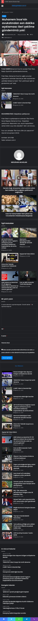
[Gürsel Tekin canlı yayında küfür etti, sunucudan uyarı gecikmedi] (7, 501)
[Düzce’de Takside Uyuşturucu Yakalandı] (9, 258)
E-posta (4, 336)
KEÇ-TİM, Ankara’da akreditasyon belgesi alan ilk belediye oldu (23, 492)
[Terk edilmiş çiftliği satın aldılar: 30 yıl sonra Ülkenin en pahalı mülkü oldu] (7, 526)
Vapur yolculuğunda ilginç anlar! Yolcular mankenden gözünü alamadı (24, 466)
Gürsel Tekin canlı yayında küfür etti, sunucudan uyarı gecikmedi (24, 500)
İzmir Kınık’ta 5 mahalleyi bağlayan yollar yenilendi (21, 474)
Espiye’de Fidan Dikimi (27, 254)
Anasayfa (6, 12)
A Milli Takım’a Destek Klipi (12, 1)
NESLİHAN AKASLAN (9, 34)
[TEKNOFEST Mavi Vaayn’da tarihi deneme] (6, 96)
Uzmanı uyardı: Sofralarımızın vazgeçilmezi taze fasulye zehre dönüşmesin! (24, 483)
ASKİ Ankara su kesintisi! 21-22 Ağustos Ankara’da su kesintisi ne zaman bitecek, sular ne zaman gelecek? (9, 285)
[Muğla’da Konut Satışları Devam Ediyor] (7, 510)
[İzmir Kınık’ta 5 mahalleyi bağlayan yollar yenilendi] (7, 475)
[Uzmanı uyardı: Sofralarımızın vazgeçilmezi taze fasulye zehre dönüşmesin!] (7, 484)
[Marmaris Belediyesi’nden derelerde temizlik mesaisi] (28, 232)
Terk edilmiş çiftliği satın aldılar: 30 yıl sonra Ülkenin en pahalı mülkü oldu (24, 526)
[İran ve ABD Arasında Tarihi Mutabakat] (28, 276)
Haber (11, 12)
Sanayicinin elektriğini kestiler (23, 397)
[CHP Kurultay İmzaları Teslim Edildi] (7, 535)
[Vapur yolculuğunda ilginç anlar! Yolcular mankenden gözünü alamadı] (7, 467)
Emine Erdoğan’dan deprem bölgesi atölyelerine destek (22, 373)
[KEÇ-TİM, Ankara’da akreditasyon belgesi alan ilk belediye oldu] (7, 493)
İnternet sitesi (5, 343)
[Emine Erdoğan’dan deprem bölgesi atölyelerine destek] (7, 374)
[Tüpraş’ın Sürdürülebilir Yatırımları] (7, 518)
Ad (2, 329)
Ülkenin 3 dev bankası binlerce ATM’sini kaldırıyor (23, 457)
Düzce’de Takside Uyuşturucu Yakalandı (8, 265)
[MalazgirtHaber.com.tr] (19, 6)
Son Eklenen (19, 366)
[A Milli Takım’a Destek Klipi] (6, 105)
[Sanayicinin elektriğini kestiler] (7, 399)
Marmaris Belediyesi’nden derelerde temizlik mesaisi (26, 241)
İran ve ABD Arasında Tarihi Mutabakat (27, 283)
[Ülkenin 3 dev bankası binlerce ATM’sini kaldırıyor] (7, 458)
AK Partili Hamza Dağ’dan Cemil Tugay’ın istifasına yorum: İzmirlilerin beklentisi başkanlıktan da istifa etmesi (9, 243)
